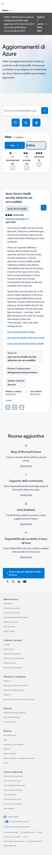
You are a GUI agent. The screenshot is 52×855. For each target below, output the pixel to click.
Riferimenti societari (11, 832)
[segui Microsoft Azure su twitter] (7, 581)
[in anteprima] (27, 167)
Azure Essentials (9, 626)
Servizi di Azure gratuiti (12, 654)
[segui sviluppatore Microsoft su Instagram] (13, 581)
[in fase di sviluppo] (13, 167)
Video (5, 763)
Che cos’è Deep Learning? (13, 790)
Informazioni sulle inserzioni (14, 841)
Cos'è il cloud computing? (13, 776)
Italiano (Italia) (13, 817)
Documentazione (9, 735)
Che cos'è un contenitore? (13, 804)
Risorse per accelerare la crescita (15, 685)
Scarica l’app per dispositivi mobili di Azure (25, 573)
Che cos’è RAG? (9, 808)
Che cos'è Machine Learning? (14, 785)
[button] (16, 123)
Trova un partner (9, 722)
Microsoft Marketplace (11, 717)
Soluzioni (6, 681)
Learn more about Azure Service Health (25, 343)
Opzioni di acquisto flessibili (14, 658)
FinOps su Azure (9, 663)
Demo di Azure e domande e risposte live (18, 699)
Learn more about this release (21, 331)
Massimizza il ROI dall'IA (12, 667)
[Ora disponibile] (39, 164)
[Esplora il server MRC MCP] (36, 123)
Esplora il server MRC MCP (40, 23)
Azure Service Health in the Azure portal (25, 337)
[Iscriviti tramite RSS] (26, 123)
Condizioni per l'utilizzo (12, 837)
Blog (5, 740)
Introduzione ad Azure (12, 608)
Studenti (6, 749)
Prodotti (6, 644)
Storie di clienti (9, 631)
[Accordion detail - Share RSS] (14, 407)
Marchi (25, 837)
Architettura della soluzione (13, 690)
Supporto (7, 695)
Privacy (39, 832)
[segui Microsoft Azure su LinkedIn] (19, 581)
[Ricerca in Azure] (2, 3)
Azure (5, 10)
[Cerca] (44, 110)
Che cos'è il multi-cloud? (12, 781)
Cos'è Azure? (8, 603)
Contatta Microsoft (28, 832)
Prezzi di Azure (9, 649)
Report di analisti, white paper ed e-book (18, 758)
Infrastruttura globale (11, 613)
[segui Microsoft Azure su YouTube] (24, 581)
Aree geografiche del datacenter (15, 617)
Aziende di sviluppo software (14, 712)
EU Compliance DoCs (34, 841)
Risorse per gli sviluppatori (13, 744)
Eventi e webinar (9, 753)
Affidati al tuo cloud (10, 622)
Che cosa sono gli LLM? (12, 799)
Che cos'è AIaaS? (9, 794)
